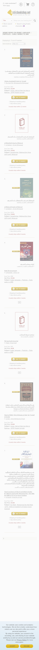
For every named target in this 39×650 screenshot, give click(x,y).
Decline (26, 646)
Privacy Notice (22, 640)
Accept (12, 646)
